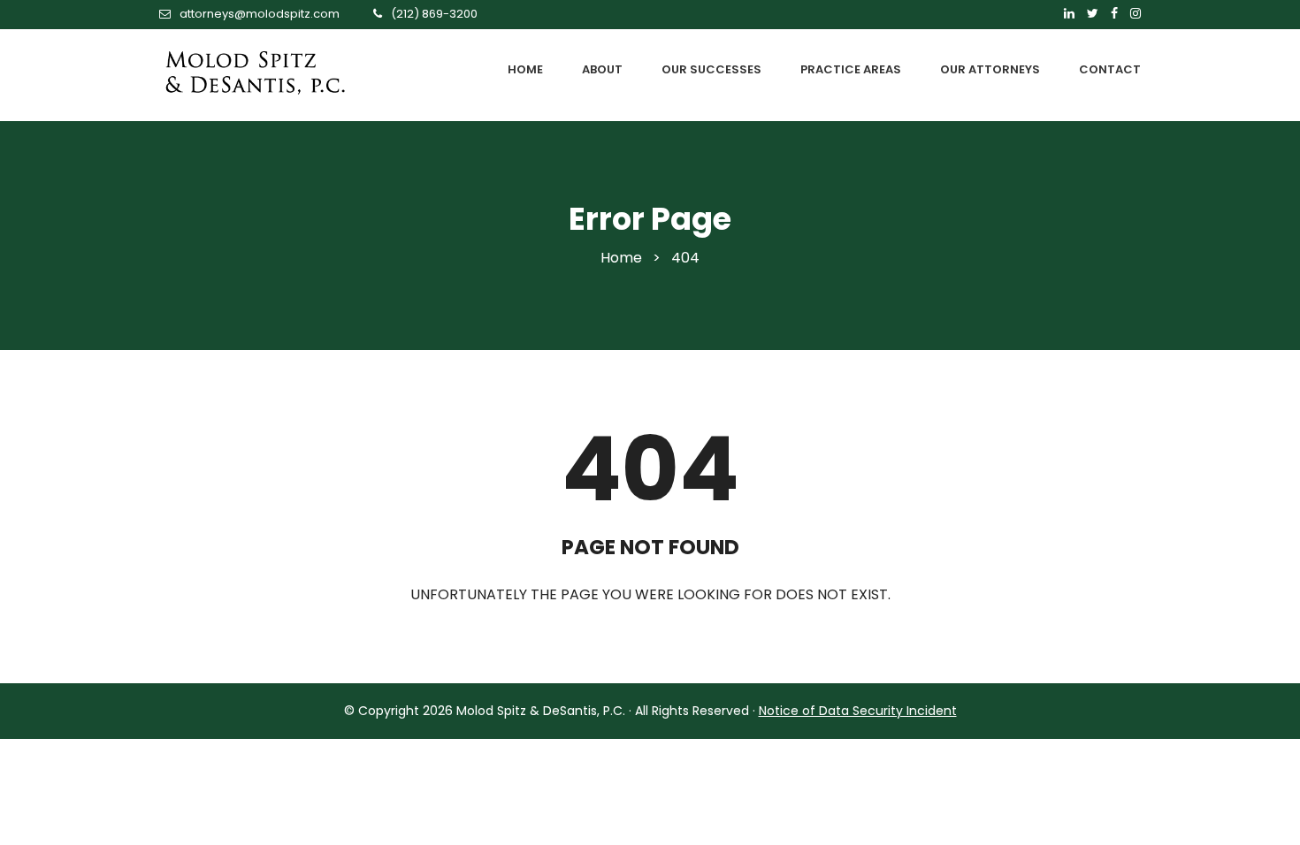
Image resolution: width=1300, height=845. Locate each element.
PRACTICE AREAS (850, 69)
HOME (525, 69)
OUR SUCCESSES (711, 69)
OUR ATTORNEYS (990, 69)
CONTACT (1110, 69)
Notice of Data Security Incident (858, 710)
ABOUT (602, 69)
